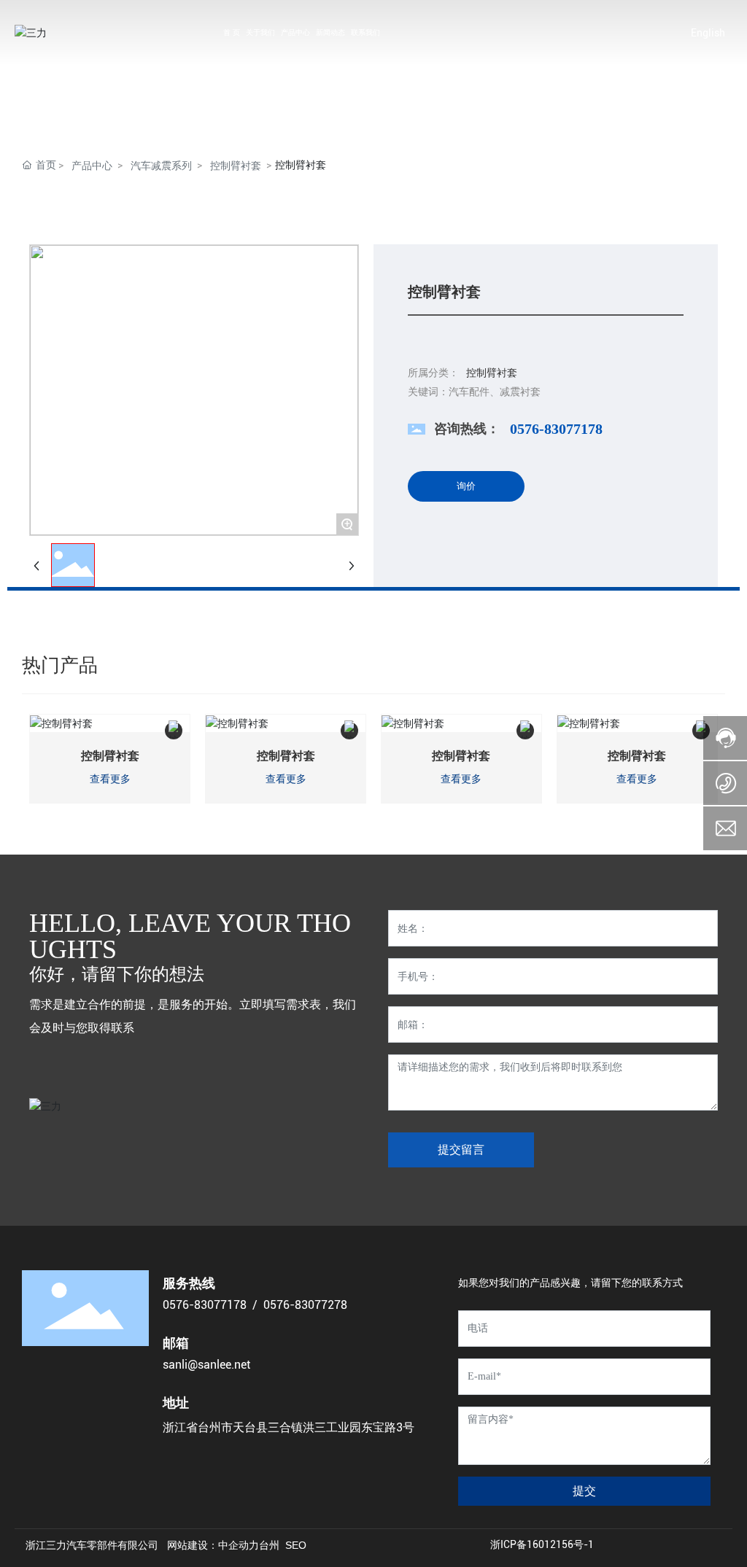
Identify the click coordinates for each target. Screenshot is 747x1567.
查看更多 (110, 779)
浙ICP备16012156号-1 (542, 1544)
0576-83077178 (556, 429)
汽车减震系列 (161, 165)
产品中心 (91, 165)
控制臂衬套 (235, 165)
